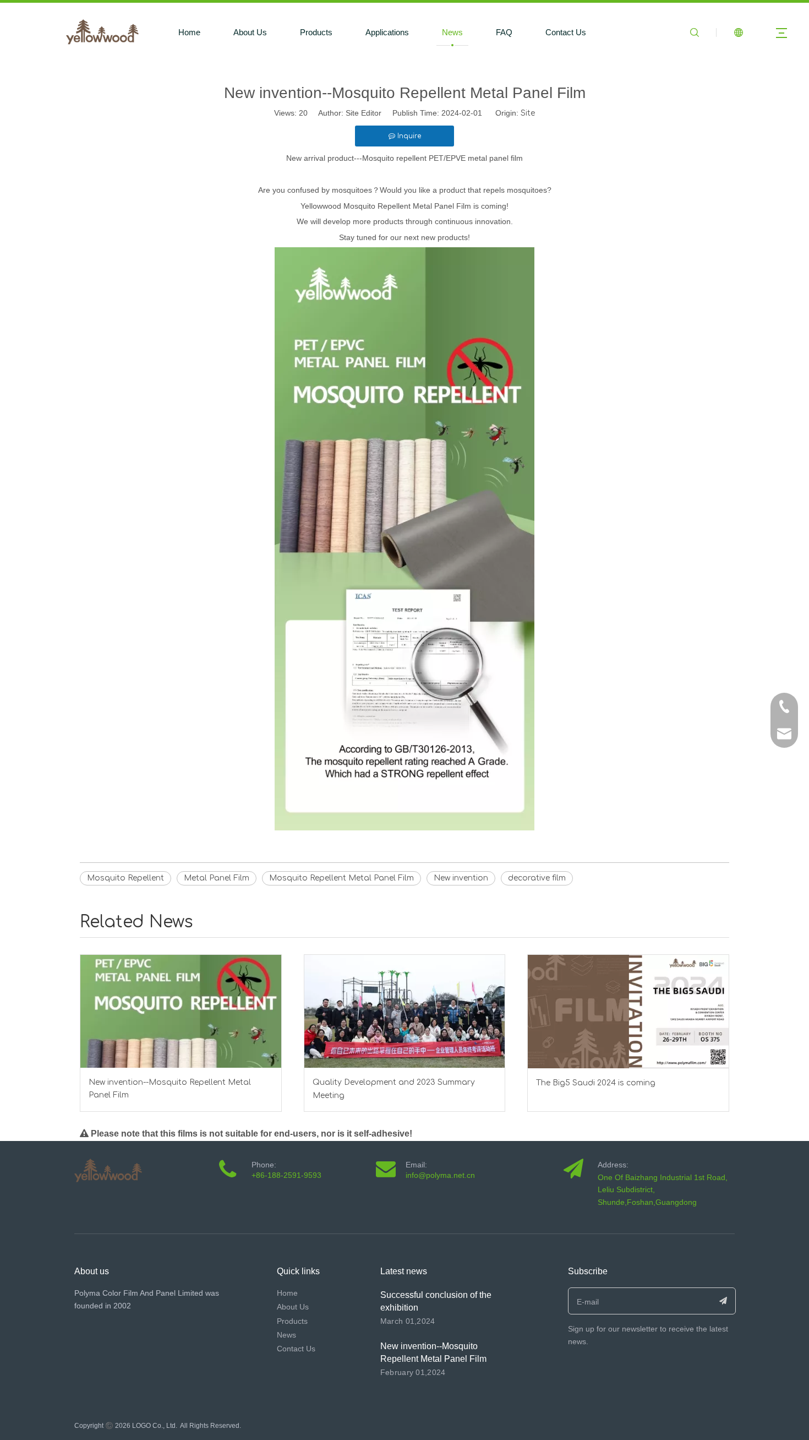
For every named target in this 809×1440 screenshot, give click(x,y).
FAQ (504, 32)
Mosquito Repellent (125, 878)
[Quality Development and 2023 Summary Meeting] (404, 1011)
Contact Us (565, 32)
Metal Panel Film (216, 878)
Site (528, 113)
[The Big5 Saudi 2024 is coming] (628, 1011)
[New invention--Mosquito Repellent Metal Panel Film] (180, 1011)
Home (189, 32)
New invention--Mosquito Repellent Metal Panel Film (170, 1089)
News (452, 32)
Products (316, 32)
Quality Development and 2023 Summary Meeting (394, 1089)
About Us (250, 32)
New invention (461, 878)
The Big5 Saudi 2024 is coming (595, 1083)
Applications (387, 32)
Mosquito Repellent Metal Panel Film (341, 878)
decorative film (537, 878)
